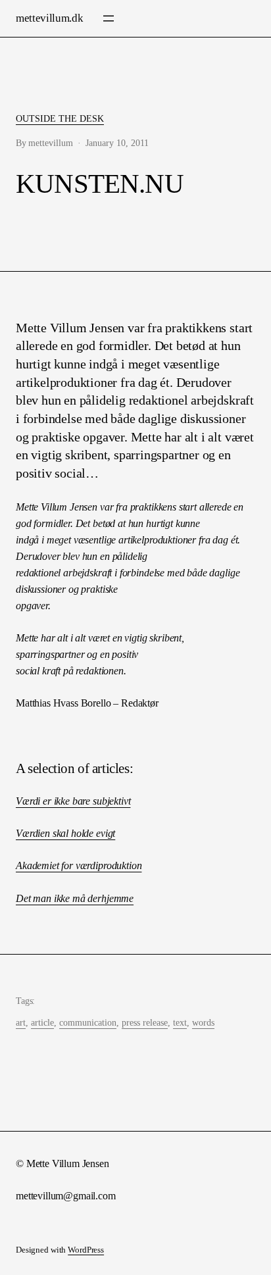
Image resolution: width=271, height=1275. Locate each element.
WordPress (86, 1250)
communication (87, 1022)
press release (145, 1022)
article (42, 1022)
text (180, 1022)
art (21, 1022)
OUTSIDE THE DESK (60, 118)
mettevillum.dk (49, 18)
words (203, 1022)
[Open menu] (108, 18)
